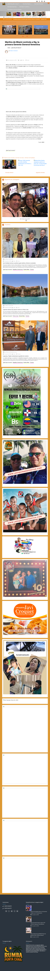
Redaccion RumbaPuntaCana (11, 352)
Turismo (32, 269)
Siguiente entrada (40, 172)
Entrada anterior (9, 172)
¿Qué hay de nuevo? (13, 4)
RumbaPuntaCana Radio (14, 9)
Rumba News (26, 4)
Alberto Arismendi (14, 50)
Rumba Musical (38, 4)
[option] (20, 19)
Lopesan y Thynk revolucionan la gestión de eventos (16, 356)
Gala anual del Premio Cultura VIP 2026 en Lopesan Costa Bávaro (41, 32)
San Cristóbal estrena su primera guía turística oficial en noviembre (19, 263)
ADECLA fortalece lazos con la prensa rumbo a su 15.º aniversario (24, 31)
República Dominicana (18, 269)
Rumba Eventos (12, 6)
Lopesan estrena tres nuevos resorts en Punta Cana (20, 19)
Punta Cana (16, 316)
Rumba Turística (24, 6)
